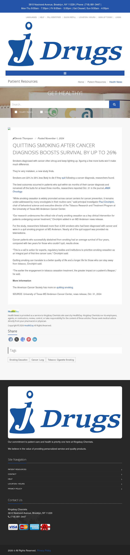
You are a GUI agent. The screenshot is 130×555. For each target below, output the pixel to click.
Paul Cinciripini (106, 201)
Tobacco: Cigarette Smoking (61, 359)
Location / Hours (87, 17)
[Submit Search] (114, 104)
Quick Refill (70, 17)
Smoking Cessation (18, 359)
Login (118, 17)
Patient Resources (97, 81)
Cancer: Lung (38, 359)
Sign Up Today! (105, 17)
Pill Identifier (54, 17)
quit (63, 177)
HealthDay (29, 325)
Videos (48, 111)
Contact (12, 474)
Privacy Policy (15, 488)
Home (81, 81)
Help (42, 17)
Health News (26, 111)
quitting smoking (65, 287)
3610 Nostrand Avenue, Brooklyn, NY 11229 (52, 4)
